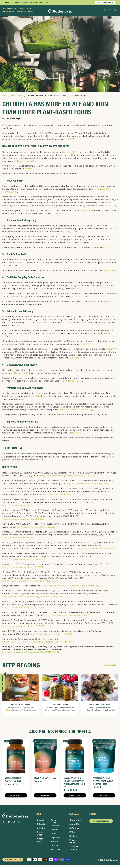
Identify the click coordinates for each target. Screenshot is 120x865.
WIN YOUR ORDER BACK (105, 2)
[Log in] (109, 10)
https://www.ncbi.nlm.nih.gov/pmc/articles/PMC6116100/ (31, 652)
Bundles (55, 841)
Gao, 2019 (111, 349)
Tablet (54, 833)
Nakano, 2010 (77, 358)
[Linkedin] (19, 822)
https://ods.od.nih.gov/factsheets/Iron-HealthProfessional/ (71, 586)
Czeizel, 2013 (69, 232)
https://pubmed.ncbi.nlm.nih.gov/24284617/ (23, 559)
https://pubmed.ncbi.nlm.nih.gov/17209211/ (23, 567)
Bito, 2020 (68, 139)
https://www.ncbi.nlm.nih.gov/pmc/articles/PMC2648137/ (30, 581)
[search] (104, 10)
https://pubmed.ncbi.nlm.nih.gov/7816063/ (23, 519)
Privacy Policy (73, 841)
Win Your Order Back (101, 821)
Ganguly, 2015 (9, 192)
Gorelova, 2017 (69, 152)
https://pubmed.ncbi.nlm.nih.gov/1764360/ (51, 634)
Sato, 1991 (34, 396)
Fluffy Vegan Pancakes (60, 704)
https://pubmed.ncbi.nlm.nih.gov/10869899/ (94, 548)
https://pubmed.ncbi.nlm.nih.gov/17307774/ (23, 538)
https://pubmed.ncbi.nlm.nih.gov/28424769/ (87, 484)
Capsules (55, 837)
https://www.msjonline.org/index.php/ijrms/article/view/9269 (32, 597)
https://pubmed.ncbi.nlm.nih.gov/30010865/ (23, 607)
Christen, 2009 (109, 270)
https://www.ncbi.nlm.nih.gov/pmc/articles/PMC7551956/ (67, 476)
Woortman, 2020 (26, 161)
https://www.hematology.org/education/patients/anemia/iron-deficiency (38, 642)
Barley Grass (39, 833)
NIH (77, 289)
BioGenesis (111, 860)
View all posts (109, 665)
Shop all (40, 820)
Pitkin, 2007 (108, 247)
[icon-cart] (115, 10)
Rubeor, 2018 (73, 433)
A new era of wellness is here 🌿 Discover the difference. (27, 2)
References (75, 828)
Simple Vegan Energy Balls (99, 704)
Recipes (73, 836)
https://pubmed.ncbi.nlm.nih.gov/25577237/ (36, 527)
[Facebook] (3, 822)
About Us (74, 824)
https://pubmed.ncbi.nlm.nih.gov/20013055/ (23, 626)
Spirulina (40, 828)
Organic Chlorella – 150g (45, 778)
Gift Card (55, 849)
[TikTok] (14, 822)
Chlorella (40, 824)
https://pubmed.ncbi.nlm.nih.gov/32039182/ (64, 494)
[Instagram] (9, 822)
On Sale (54, 845)
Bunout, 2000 (62, 213)
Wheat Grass (39, 840)
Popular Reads (17, 96)
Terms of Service (73, 848)
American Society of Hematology (76, 410)
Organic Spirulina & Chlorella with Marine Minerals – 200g (103, 781)
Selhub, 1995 (104, 189)
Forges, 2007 (87, 210)
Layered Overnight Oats (20, 704)
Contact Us (75, 820)
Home (5, 96)
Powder (54, 829)
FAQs (72, 832)
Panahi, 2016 (31, 169)
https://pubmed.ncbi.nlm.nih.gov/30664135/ (70, 615)
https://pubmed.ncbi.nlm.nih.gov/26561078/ (23, 505)
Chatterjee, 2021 (78, 296)
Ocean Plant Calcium (55, 822)
